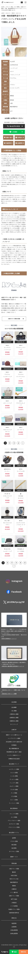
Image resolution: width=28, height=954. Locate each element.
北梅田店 (14, 889)
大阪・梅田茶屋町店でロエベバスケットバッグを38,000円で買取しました (14, 9)
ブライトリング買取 (14, 827)
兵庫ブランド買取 (14, 896)
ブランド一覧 (9, 7)
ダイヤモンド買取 (14, 851)
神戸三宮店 (14, 899)
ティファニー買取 (14, 803)
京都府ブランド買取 (14, 909)
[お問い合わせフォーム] (22, 1)
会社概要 (14, 707)
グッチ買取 (14, 793)
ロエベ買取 (16, 7)
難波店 (14, 872)
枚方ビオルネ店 (14, 879)
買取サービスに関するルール (14, 735)
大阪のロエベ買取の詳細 (14, 318)
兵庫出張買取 (14, 933)
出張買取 (14, 927)
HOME (2, 7)
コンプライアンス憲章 (14, 738)
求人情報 (14, 711)
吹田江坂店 (14, 875)
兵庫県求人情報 (14, 717)
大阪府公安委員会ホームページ (8, 638)
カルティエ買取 (14, 786)
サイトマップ (14, 724)
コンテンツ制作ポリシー (14, 755)
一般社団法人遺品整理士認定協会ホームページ (12, 666)
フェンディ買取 (14, 783)
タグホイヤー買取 (14, 824)
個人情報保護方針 (14, 748)
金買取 (14, 838)
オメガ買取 (14, 817)
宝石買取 (14, 848)
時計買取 (14, 845)
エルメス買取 (14, 773)
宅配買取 (14, 923)
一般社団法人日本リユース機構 (8, 693)
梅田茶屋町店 (14, 882)
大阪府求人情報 (14, 714)
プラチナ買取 (14, 841)
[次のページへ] (22, 443)
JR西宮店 (14, 902)
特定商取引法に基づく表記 (14, 752)
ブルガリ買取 (14, 789)
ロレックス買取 (14, 814)
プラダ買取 (14, 796)
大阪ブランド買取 (14, 869)
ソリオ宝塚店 (14, 906)
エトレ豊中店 (14, 892)
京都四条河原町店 (14, 913)
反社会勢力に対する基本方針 (14, 742)
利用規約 (14, 745)
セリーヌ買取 (14, 800)
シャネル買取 (14, 776)
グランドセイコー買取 (14, 820)
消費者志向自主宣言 (14, 759)
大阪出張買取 (14, 930)
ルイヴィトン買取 (14, 769)
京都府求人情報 (14, 721)
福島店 (14, 886)
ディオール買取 (14, 779)
